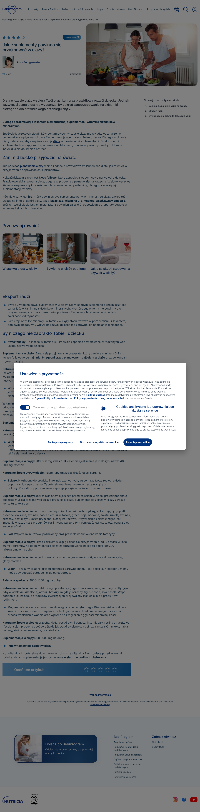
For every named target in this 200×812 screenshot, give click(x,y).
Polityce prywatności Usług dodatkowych (98, 398)
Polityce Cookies (95, 394)
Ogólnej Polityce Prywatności (51, 398)
